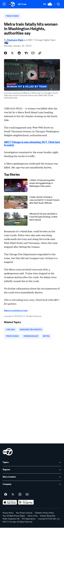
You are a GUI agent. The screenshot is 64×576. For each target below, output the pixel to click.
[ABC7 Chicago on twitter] (13, 495)
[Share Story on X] (12, 53)
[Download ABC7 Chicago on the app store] (10, 502)
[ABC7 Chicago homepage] (11, 4)
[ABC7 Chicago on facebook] (6, 495)
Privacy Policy (8, 513)
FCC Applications (29, 519)
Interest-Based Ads (47, 516)
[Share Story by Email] (32, 53)
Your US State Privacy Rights (14, 516)
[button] (4, 4)
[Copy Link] (39, 53)
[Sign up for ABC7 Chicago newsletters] (27, 495)
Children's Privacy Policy (44, 513)
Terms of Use (32, 516)
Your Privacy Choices (24, 513)
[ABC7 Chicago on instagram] (20, 495)
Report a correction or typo (16, 310)
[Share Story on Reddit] (19, 53)
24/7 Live (22, 4)
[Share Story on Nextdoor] (26, 53)
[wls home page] (8, 451)
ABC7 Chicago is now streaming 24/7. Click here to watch (32, 143)
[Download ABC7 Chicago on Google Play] (26, 502)
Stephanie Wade (15, 40)
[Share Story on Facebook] (5, 53)
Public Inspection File (11, 519)
